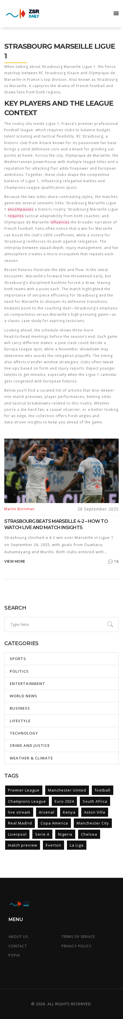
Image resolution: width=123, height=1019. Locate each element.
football (102, 790)
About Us (18, 936)
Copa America (54, 823)
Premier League (23, 790)
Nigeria (65, 834)
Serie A (42, 834)
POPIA (14, 955)
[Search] (110, 624)
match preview (22, 845)
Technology (24, 733)
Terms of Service (78, 936)
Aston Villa (94, 812)
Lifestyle (20, 720)
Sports (18, 658)
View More (14, 561)
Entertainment (27, 683)
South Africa (95, 801)
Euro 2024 (64, 801)
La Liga (77, 845)
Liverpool (17, 834)
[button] (116, 14)
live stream (19, 812)
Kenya (69, 812)
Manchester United (67, 790)
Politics (19, 671)
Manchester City (93, 823)
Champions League (27, 801)
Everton (53, 845)
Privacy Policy (76, 946)
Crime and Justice (30, 745)
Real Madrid (20, 823)
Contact (18, 946)
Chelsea (89, 834)
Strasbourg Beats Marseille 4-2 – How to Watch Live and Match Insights (56, 524)
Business (20, 708)
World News (23, 695)
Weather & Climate (31, 758)
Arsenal (46, 812)
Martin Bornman (19, 508)
